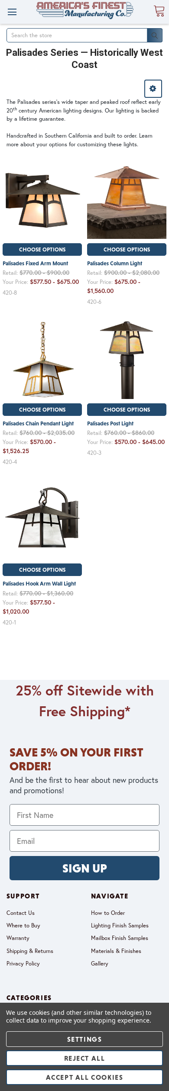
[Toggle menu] (12, 12)
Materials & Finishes (116, 951)
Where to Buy (23, 925)
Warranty (17, 938)
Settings (84, 1039)
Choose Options (42, 249)
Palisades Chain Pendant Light (38, 423)
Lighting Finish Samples (120, 925)
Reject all (84, 1058)
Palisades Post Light (110, 423)
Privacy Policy (23, 963)
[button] (153, 89)
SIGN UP (84, 868)
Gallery (99, 963)
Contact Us (20, 913)
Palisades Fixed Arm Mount (35, 263)
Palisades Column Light (114, 263)
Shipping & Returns (29, 951)
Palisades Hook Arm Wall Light (39, 583)
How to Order (108, 913)
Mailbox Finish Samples (119, 938)
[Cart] (159, 11)
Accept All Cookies (85, 1077)
